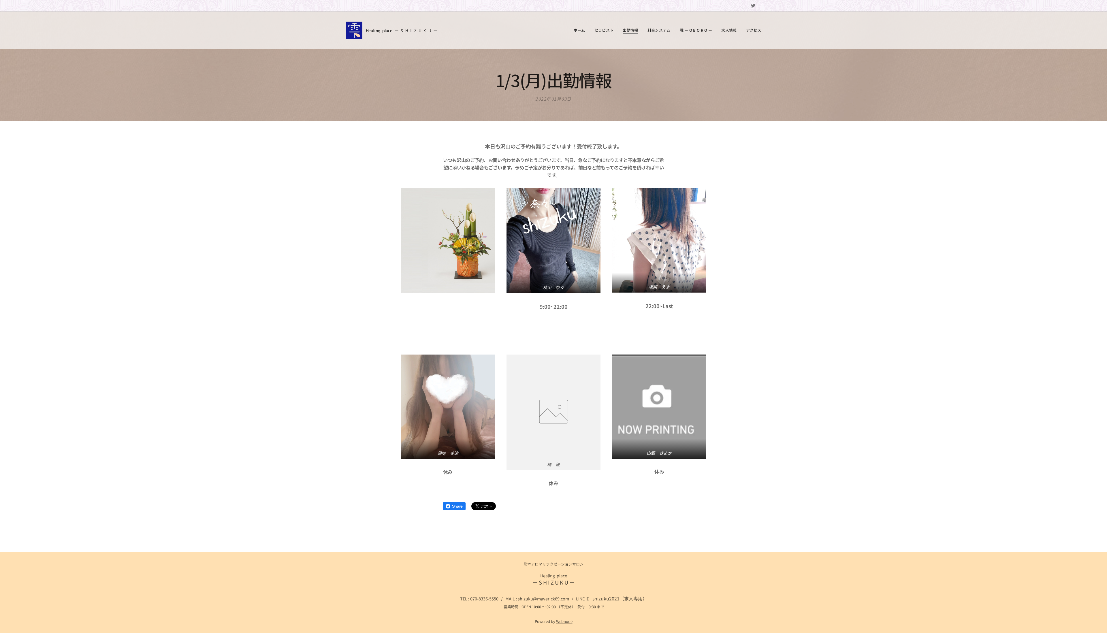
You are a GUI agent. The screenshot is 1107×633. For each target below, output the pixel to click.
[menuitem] (581, 30)
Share (457, 506)
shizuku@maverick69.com (543, 599)
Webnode (564, 621)
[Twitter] (753, 6)
